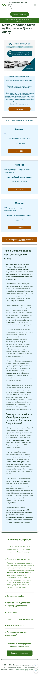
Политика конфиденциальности (26, 670)
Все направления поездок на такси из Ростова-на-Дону (19, 239)
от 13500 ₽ (19, 189)
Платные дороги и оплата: (18, 559)
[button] (19, 14)
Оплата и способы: (15, 596)
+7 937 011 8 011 (19, 587)
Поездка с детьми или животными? (16, 633)
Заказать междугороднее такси (17, 3)
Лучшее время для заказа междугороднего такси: (17, 604)
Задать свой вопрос (19, 653)
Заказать (19, 109)
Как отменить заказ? (16, 625)
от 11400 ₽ (19, 151)
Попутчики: (12, 612)
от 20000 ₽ (20, 227)
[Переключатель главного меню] (35, 5)
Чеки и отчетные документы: (20, 619)
